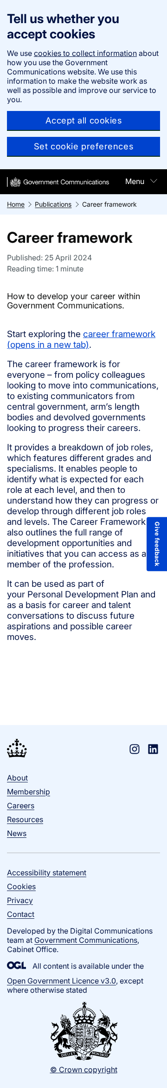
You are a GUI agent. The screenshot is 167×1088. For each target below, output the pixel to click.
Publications (53, 204)
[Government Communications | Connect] (58, 182)
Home (16, 204)
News (16, 833)
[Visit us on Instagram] (134, 749)
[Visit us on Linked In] (153, 749)
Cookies (21, 886)
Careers (20, 805)
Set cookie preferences (83, 146)
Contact (20, 914)
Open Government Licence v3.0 (61, 980)
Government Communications (85, 940)
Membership (28, 791)
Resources (25, 819)
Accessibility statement (46, 872)
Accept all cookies (83, 120)
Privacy (20, 900)
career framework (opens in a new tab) (81, 339)
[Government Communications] (17, 749)
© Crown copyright (83, 1069)
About (17, 777)
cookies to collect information (85, 53)
